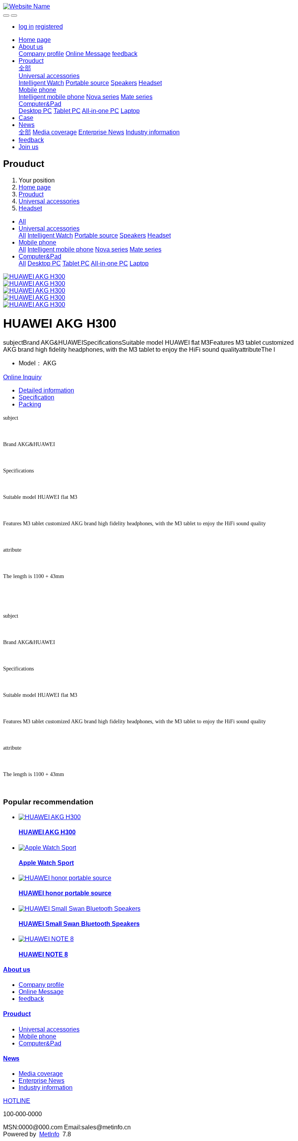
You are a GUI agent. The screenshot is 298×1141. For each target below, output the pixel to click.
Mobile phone (37, 90)
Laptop (130, 111)
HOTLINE (16, 1101)
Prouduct (31, 60)
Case (26, 118)
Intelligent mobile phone (52, 97)
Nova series (102, 97)
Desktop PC (35, 111)
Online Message (88, 53)
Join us (28, 147)
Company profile (41, 53)
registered (49, 26)
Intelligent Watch (41, 83)
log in (26, 26)
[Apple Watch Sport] (47, 847)
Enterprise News (101, 132)
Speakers (124, 83)
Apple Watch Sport (46, 863)
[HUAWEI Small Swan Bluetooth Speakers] (79, 908)
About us (31, 46)
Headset (150, 83)
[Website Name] (149, 6)
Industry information (153, 132)
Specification (36, 397)
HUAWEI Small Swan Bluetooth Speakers (79, 923)
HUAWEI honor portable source (65, 893)
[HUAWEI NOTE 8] (46, 939)
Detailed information (46, 390)
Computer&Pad (40, 104)
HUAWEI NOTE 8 (43, 954)
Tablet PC (67, 111)
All (22, 221)
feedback (124, 53)
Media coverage (55, 132)
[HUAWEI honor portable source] (65, 878)
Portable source (87, 83)
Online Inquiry (22, 377)
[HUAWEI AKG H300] (50, 817)
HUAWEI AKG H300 (47, 832)
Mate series (136, 97)
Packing (30, 404)
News (27, 125)
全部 (25, 68)
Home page (35, 39)
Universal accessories (49, 76)
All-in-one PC (100, 111)
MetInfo (49, 1134)
